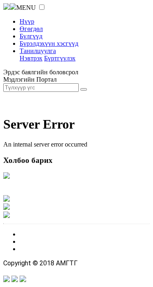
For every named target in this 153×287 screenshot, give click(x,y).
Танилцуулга (38, 50)
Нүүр (27, 21)
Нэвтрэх (31, 58)
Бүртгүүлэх (59, 58)
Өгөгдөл (31, 28)
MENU (26, 7)
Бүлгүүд (31, 36)
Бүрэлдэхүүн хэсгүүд (49, 43)
